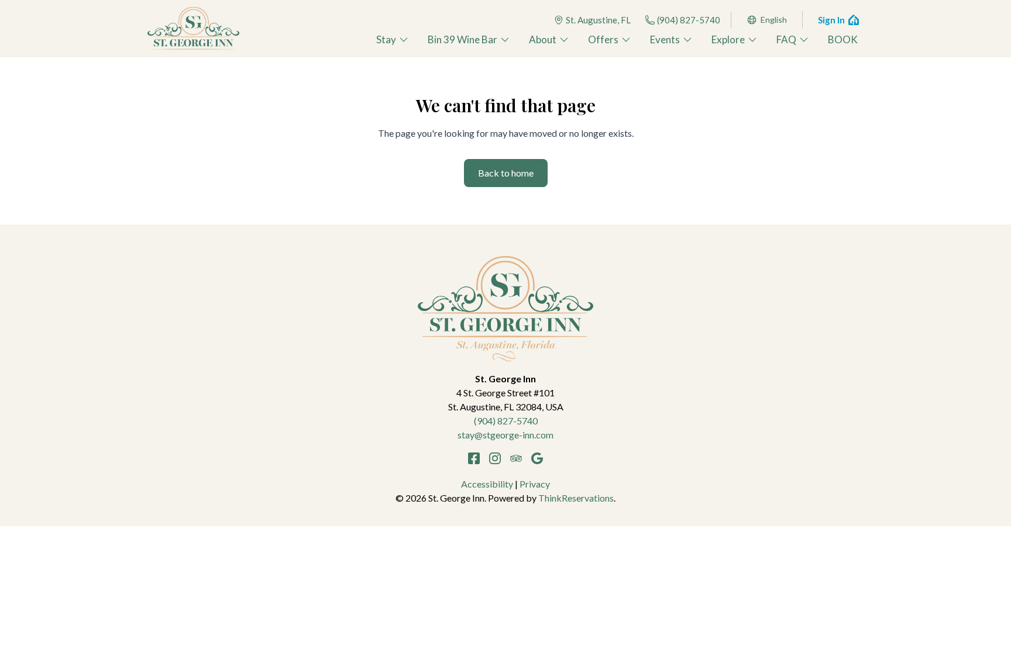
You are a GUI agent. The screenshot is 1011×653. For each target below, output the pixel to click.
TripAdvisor (516, 458)
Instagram (495, 458)
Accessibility (487, 483)
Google (537, 458)
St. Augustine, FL (598, 20)
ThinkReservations (576, 497)
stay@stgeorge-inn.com (505, 434)
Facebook (474, 458)
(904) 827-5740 (688, 20)
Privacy (535, 483)
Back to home (506, 172)
